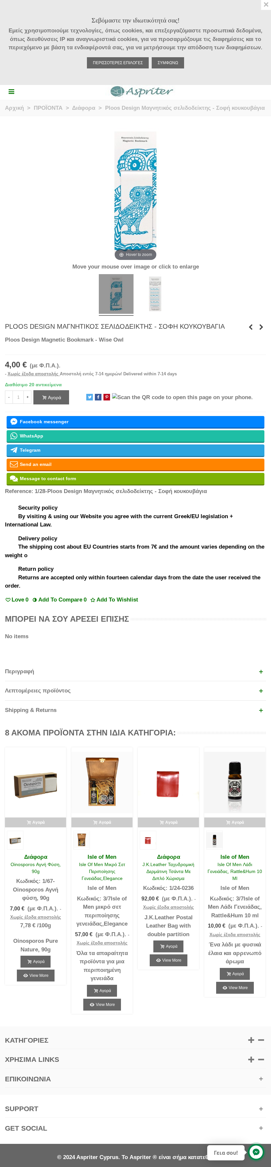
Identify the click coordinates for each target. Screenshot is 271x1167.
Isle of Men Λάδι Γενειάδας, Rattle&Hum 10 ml (235, 871)
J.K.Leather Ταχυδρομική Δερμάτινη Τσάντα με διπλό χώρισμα (168, 871)
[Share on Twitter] (89, 397)
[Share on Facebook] (98, 397)
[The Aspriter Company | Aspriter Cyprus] (141, 91)
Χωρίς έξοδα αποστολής (34, 373)
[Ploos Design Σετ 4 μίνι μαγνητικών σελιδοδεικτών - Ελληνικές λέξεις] (250, 327)
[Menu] (11, 91)
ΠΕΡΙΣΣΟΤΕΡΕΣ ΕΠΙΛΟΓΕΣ (118, 63)
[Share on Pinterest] (106, 397)
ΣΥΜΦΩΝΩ (168, 63)
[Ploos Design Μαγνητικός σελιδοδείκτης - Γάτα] (261, 327)
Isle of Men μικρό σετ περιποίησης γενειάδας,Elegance (102, 871)
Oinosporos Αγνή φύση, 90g (36, 868)
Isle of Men (102, 857)
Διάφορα (35, 857)
